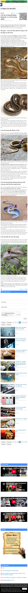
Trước (14, 13)
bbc (3, 567)
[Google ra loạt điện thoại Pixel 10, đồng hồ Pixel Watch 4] (8, 400)
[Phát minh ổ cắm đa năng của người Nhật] (8, 389)
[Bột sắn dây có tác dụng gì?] (8, 423)
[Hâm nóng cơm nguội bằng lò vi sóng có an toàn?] (8, 354)
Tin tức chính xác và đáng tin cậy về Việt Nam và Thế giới (14, 577)
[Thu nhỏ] (1, 13)
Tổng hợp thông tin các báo (8, 580)
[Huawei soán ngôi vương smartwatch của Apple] (8, 343)
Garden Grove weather (14, 462)
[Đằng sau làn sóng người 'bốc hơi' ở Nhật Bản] (8, 332)
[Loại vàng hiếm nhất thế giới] (8, 434)
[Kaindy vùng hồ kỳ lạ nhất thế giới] (8, 377)
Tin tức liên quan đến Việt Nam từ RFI (10, 570)
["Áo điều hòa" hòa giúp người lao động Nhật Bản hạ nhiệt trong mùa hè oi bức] (8, 366)
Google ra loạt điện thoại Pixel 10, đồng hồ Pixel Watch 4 (20, 397)
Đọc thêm (16, 333)
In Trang (1, 289)
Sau (17, 13)
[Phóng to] (3, 13)
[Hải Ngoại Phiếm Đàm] (14, 1)
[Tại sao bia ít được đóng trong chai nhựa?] (8, 412)
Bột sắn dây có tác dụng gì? (21, 418)
